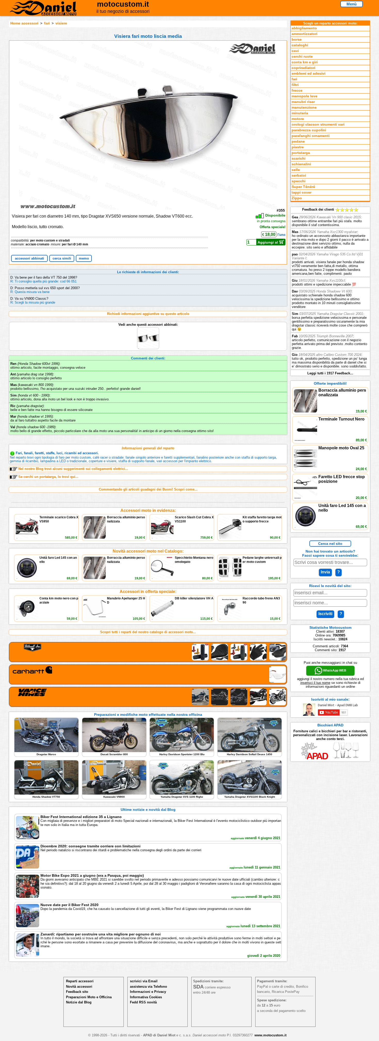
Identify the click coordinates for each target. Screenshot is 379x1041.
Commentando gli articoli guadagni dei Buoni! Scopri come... (148, 489)
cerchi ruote (302, 56)
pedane (298, 141)
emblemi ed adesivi (308, 73)
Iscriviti (325, 614)
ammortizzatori (304, 34)
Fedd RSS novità (143, 1002)
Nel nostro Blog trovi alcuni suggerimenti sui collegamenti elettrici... (73, 469)
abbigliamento (304, 28)
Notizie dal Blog (79, 1002)
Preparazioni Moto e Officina (89, 997)
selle (296, 170)
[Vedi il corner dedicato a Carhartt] (148, 674)
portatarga (301, 153)
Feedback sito (77, 992)
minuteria (300, 113)
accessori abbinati (29, 258)
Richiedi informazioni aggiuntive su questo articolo (148, 314)
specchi (299, 181)
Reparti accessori (80, 981)
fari (47, 23)
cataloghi (300, 45)
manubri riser (303, 102)
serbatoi (299, 175)
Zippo (297, 198)
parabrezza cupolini (309, 130)
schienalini (301, 164)
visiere (61, 23)
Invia (325, 572)
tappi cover (301, 192)
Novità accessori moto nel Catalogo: (148, 551)
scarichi (299, 158)
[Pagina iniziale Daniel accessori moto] (43, 11)
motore (298, 119)
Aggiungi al (268, 242)
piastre (298, 147)
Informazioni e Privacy (148, 992)
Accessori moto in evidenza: (148, 510)
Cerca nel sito (330, 543)
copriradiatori (303, 68)
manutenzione (304, 107)
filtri (295, 85)
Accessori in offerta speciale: (148, 591)
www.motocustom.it (270, 1035)
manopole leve (304, 96)
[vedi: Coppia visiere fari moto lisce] (148, 328)
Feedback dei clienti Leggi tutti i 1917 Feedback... (330, 291)
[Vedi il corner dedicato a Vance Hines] (148, 697)
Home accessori (24, 23)
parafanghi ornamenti (310, 136)
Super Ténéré (303, 187)
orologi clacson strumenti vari (318, 124)
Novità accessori (79, 986)
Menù (352, 4)
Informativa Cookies (146, 997)
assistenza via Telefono (148, 986)
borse (297, 39)
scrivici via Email (144, 981)
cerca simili (62, 258)
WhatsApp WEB (334, 670)
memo (84, 258)
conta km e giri (305, 62)
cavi (295, 51)
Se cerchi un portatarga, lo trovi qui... (48, 477)
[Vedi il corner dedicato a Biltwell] (148, 652)
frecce (297, 90)
